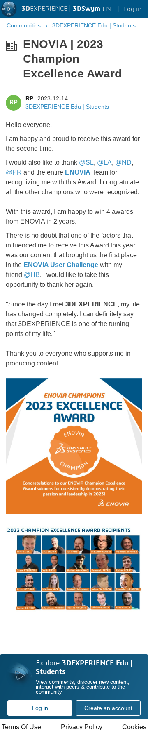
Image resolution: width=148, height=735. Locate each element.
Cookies (134, 727)
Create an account (108, 708)
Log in (40, 708)
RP (29, 98)
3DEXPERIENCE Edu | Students (67, 106)
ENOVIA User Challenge (60, 264)
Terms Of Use (21, 727)
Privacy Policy (81, 727)
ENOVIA (77, 172)
